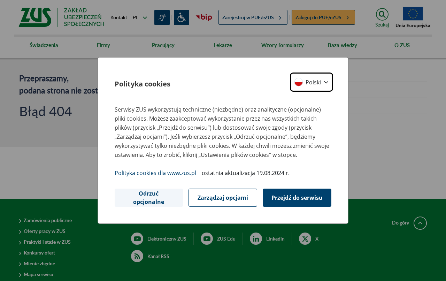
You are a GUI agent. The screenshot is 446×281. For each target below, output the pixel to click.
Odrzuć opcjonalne (148, 198)
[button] (311, 82)
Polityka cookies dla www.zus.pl (155, 173)
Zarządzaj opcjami (223, 198)
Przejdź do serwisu (297, 198)
